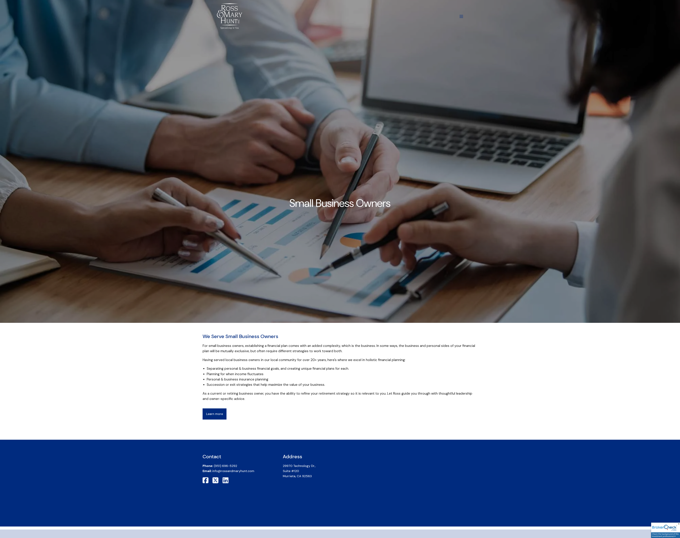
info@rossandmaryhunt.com (233, 471)
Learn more (214, 414)
